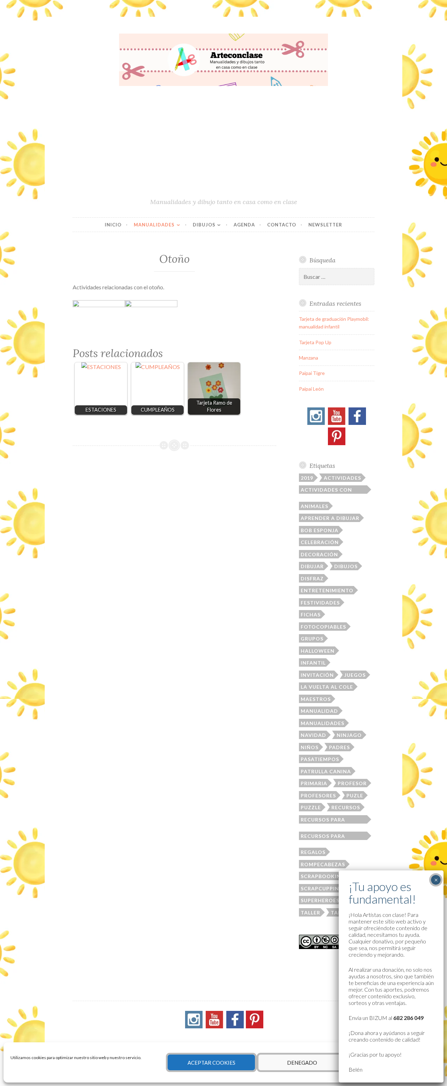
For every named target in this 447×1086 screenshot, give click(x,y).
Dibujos (204, 224)
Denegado (302, 1062)
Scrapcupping (322, 888)
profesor (352, 783)
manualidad (319, 711)
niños (309, 747)
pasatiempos (320, 759)
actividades (342, 478)
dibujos (346, 566)
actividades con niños (326, 490)
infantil (313, 663)
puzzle (311, 807)
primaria (314, 783)
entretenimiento (327, 590)
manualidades (322, 723)
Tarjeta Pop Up (315, 342)
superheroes (320, 900)
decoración (319, 554)
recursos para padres (323, 820)
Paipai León (311, 389)
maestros (316, 699)
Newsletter (325, 224)
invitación (317, 675)
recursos (345, 807)
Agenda (244, 224)
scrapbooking (323, 876)
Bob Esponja (319, 530)
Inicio (113, 224)
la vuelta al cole (327, 687)
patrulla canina (326, 771)
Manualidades (154, 224)
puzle (354, 795)
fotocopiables (323, 627)
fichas (311, 614)
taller (310, 912)
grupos (312, 639)
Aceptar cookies (211, 1062)
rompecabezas (323, 864)
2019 (307, 478)
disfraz (312, 578)
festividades (320, 603)
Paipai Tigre (312, 373)
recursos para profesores (323, 836)
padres (339, 747)
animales (314, 506)
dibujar (312, 566)
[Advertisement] (223, 145)
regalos (313, 852)
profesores (318, 795)
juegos (355, 675)
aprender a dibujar (330, 518)
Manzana (308, 358)
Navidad (313, 735)
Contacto (281, 224)
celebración (320, 542)
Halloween (318, 651)
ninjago (349, 735)
